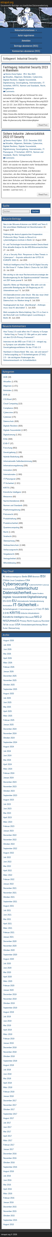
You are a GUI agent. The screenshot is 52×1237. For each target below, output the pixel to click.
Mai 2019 (7, 1025)
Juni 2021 (7, 915)
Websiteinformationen (25, 30)
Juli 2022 (7, 857)
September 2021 (10, 901)
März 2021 (7, 928)
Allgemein (18, 77)
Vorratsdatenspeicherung (31, 625)
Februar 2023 (8, 826)
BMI (30, 576)
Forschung (7, 448)
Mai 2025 (7, 707)
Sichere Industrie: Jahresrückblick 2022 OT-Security (23, 135)
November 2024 (9, 733)
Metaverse (7, 496)
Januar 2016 (8, 1202)
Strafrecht (7, 536)
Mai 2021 (7, 919)
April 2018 (7, 1083)
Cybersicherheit (35, 585)
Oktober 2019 (9, 1003)
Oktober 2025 (9, 685)
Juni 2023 (7, 809)
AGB (5, 377)
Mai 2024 (7, 760)
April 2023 (7, 817)
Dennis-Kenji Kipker (13, 74)
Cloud (12, 580)
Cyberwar (7, 417)
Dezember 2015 (9, 1207)
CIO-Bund (7, 399)
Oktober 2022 (9, 844)
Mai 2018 (7, 1078)
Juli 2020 (7, 963)
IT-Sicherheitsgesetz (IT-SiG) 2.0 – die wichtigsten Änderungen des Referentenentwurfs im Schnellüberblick (24, 357)
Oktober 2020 (9, 950)
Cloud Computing (10, 404)
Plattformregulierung (11, 510)
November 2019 (9, 999)
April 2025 (7, 711)
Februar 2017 (8, 1145)
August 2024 (8, 747)
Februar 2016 (8, 1198)
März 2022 (7, 875)
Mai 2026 (7, 654)
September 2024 (10, 742)
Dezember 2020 (9, 941)
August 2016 (8, 1171)
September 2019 (10, 1008)
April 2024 (7, 764)
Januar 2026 (8, 671)
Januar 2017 (8, 1149)
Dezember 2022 (9, 835)
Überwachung (9, 541)
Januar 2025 (8, 725)
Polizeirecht (8, 514)
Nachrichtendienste (11, 501)
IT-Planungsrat (9, 479)
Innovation (7, 470)
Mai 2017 (7, 1132)
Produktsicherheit (10, 523)
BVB (5, 395)
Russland (45, 621)
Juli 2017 (7, 1123)
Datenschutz (8, 421)
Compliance (8, 408)
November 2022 (9, 840)
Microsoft (29, 617)
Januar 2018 (8, 1096)
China (6, 580)
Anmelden (26, 40)
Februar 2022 (8, 879)
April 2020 (7, 977)
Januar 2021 (8, 937)
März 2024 (7, 769)
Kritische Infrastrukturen (30, 613)
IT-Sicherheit (19, 152)
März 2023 (7, 822)
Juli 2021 (7, 910)
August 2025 (8, 693)
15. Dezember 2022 (34, 140)
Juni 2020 (7, 968)
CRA (27, 580)
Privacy (23, 621)
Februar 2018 (8, 1092)
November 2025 (9, 680)
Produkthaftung (9, 519)
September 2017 (10, 1114)
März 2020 (7, 981)
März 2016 (7, 1193)
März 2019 (7, 1034)
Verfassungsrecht (10, 550)
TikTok (5, 625)
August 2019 (8, 1012)
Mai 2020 (7, 972)
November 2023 (9, 786)
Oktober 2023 (9, 791)
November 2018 (9, 1052)
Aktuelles (9, 77)
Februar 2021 (8, 932)
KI (8, 613)
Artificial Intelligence (13, 577)
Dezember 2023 (9, 782)
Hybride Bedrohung (11, 457)
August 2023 (8, 800)
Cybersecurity (16, 584)
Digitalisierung (9, 83)
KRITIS (16, 86)
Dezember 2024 (9, 729)
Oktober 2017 (9, 1109)
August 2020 (8, 959)
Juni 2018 (7, 1074)
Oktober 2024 (9, 738)
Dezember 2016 (9, 1154)
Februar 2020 (8, 985)
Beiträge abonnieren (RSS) (26, 46)
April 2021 (7, 924)
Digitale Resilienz (10, 80)
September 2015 (10, 1220)
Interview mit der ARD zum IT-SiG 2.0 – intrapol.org (24, 342)
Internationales (35, 83)
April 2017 (7, 1136)
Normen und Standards (29, 86)
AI (4, 576)
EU (14, 601)
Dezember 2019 (9, 994)
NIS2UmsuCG (11, 620)
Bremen (36, 576)
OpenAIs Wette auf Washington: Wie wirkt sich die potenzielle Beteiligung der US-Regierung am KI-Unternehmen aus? (24, 288)
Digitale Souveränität (27, 80)
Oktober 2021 (9, 897)
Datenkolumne (9, 589)
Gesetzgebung (22, 83)
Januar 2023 (8, 831)
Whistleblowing (9, 563)
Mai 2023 (7, 813)
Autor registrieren (26, 35)
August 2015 (8, 1224)
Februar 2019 (8, 1039)
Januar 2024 (8, 778)
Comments (9, 91)
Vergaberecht (8, 88)
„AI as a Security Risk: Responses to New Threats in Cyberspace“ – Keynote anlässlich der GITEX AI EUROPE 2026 (25, 257)
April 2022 (7, 870)
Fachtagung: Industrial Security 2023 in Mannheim (25, 68)
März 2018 (7, 1087)
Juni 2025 (7, 702)
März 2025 (7, 716)
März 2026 (7, 663)
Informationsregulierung (13, 465)
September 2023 (10, 795)
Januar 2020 (8, 990)
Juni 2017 (7, 1127)
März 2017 (7, 1140)
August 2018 (8, 1065)
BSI (42, 576)
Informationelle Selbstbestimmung (17, 461)
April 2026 (7, 658)
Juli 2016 (7, 1176)
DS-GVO (7, 601)
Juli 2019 (7, 1017)
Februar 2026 (8, 667)
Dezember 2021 (9, 888)
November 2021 (9, 893)
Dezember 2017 (9, 1100)
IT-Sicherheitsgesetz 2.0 (26, 609)
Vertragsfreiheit (25, 155)
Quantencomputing (11, 527)
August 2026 (8, 640)
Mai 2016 (7, 1185)
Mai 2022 (7, 866)
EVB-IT (6, 443)
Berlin (24, 576)
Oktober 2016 (9, 1162)
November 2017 (9, 1105)
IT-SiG (38, 609)
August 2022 (8, 853)
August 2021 (8, 906)
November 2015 (9, 1211)
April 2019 (7, 1030)
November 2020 (9, 946)
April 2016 (7, 1189)
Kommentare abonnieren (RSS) (26, 51)
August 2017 (8, 1118)
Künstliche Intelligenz (12, 492)
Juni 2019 (7, 1021)
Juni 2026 (7, 649)
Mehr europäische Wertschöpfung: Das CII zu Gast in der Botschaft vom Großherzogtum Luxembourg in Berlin (25, 315)
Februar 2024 (8, 773)
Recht (42, 86)
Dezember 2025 (9, 676)
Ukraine (11, 625)
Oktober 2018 (9, 1056)
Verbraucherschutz (11, 545)
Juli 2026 (7, 645)
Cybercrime (37, 77)
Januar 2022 (8, 884)
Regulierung (36, 621)
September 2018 (10, 1061)
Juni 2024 (7, 755)
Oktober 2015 (9, 1216)
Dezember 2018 (9, 1047)
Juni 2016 (7, 1180)
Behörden (27, 77)
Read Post (43, 125)
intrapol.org (7, 2)
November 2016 (9, 1158)
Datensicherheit (17, 592)
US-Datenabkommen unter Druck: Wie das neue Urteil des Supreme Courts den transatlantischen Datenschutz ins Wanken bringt (25, 298)
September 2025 (10, 689)
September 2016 (10, 1167)
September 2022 (10, 848)
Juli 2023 (7, 804)
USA (17, 624)
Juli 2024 (7, 751)
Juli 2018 (7, 1070)
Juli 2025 (7, 698)
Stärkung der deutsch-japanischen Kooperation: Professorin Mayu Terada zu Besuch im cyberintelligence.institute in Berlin (23, 237)
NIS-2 (38, 616)
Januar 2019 (8, 1043)
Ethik (5, 439)
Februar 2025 (8, 720)
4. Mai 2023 (30, 74)
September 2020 (10, 955)
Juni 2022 (7, 862)
